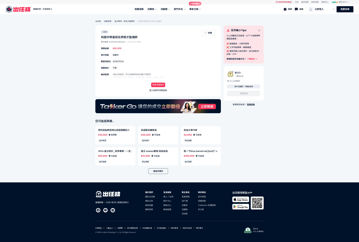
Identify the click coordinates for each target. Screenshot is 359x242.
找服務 (185, 209)
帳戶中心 (167, 200)
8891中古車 (187, 228)
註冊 (171, 196)
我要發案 (344, 9)
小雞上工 (109, 228)
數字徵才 (199, 228)
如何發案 (305, 2)
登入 (165, 196)
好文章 (201, 209)
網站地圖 (149, 205)
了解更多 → (252, 59)
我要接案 (202, 200)
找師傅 (120, 228)
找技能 (185, 213)
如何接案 (315, 2)
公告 (296, 2)
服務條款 (149, 209)
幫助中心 (325, 2)
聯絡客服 (167, 209)
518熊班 (98, 228)
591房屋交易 (147, 228)
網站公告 (149, 200)
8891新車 (174, 228)
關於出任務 (150, 196)
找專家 (185, 205)
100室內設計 (161, 228)
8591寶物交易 (132, 228)
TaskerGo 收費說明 (207, 205)
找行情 (185, 200)
